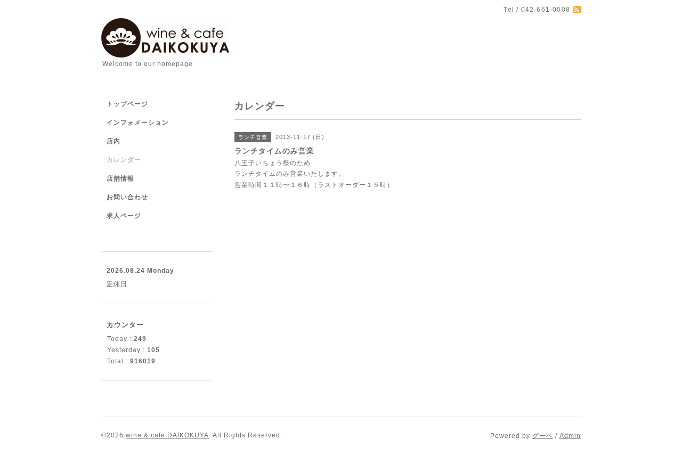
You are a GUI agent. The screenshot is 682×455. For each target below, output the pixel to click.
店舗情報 (120, 178)
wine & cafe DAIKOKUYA (167, 435)
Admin (570, 436)
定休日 (117, 284)
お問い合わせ (127, 197)
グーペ (542, 436)
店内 (113, 141)
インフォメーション (138, 122)
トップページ (127, 104)
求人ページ (124, 216)
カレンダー (124, 160)
